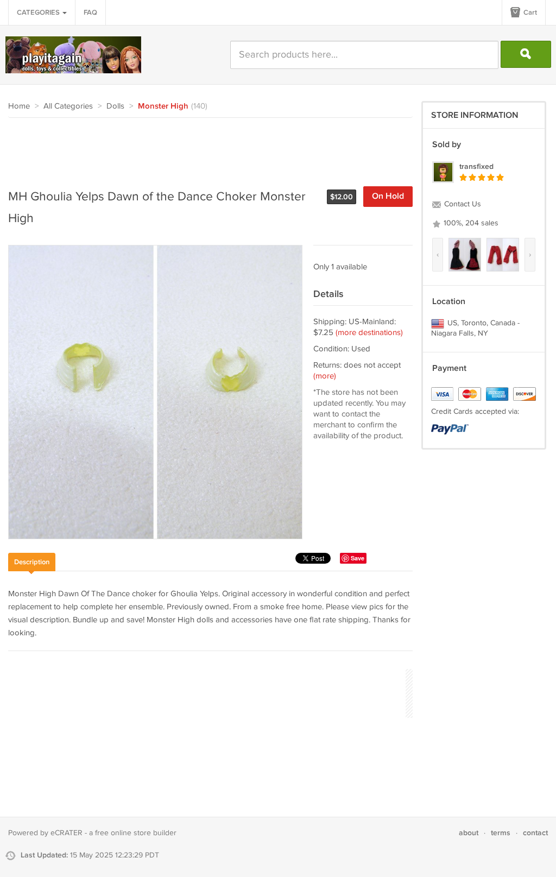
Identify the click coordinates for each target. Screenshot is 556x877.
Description (31, 562)
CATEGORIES (39, 12)
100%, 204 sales (469, 223)
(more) (324, 376)
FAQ (90, 12)
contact (535, 832)
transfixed (476, 166)
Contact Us (461, 204)
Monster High (163, 106)
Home (19, 106)
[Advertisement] (205, 147)
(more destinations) (369, 332)
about (468, 832)
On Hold (388, 196)
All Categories (68, 106)
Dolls (115, 106)
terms (500, 832)
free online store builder (135, 833)
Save (357, 558)
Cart (529, 12)
